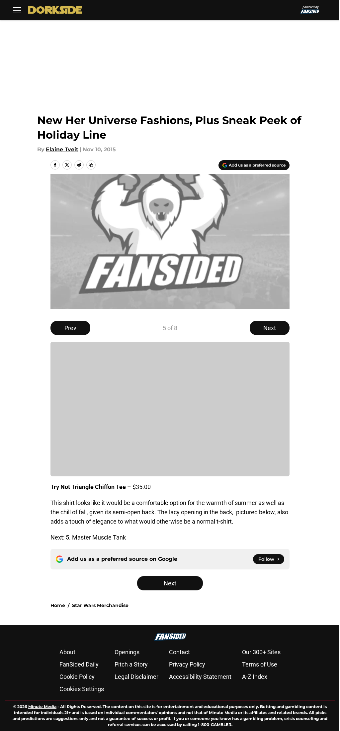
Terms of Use (259, 664)
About (67, 652)
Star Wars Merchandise (100, 605)
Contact (179, 652)
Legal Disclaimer (136, 676)
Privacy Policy (187, 664)
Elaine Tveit (62, 149)
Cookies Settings (81, 688)
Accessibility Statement (200, 676)
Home (57, 605)
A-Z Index (254, 676)
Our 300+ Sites (261, 652)
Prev (70, 327)
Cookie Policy (77, 676)
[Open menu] (17, 10)
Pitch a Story (131, 664)
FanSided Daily (79, 664)
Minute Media (42, 706)
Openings (127, 652)
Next (269, 327)
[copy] (91, 165)
